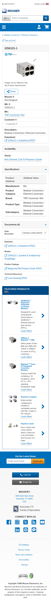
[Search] (46, 18)
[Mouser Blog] (34, 531)
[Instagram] (17, 523)
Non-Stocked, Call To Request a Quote (23, 159)
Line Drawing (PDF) (17, 278)
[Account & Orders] (39, 26)
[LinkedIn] (17, 531)
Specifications (12, 169)
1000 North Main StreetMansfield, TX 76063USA (24, 499)
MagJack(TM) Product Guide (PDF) (24, 268)
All (5, 18)
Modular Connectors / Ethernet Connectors (21, 35)
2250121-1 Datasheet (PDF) (21, 140)
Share (12, 91)
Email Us (27, 482)
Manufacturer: (13, 186)
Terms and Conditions (24, 555)
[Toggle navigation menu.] (4, 27)
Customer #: (10, 120)
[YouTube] (42, 523)
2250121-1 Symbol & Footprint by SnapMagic (22, 257)
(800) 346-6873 (9, 4)
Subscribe (38, 461)
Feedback (25, 545)
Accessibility (24, 560)
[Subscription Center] (25, 531)
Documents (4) (12, 224)
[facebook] (9, 523)
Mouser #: (9, 97)
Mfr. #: (7, 104)
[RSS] (34, 523)
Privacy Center (24, 550)
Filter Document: (9, 232)
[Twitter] (25, 523)
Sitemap (24, 565)
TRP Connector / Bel (14, 115)
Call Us (27, 475)
